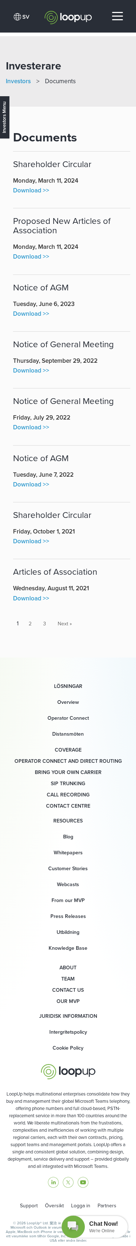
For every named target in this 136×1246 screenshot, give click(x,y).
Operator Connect (68, 718)
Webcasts (68, 884)
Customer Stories (68, 868)
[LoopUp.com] (68, 15)
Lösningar (68, 686)
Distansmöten (68, 733)
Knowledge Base (68, 948)
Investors (18, 81)
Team (68, 978)
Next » (65, 623)
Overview (68, 702)
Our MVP (68, 1001)
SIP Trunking (68, 783)
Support (29, 1205)
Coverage (68, 750)
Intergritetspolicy (68, 1032)
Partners (107, 1205)
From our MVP (68, 900)
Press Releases (68, 916)
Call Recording (68, 794)
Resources (68, 820)
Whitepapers (68, 852)
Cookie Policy (68, 1047)
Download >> (31, 190)
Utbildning (68, 932)
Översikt (54, 1205)
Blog (68, 836)
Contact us (68, 990)
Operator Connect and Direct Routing (68, 761)
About (68, 967)
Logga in (80, 1205)
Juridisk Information (68, 1016)
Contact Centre (68, 806)
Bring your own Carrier (68, 772)
